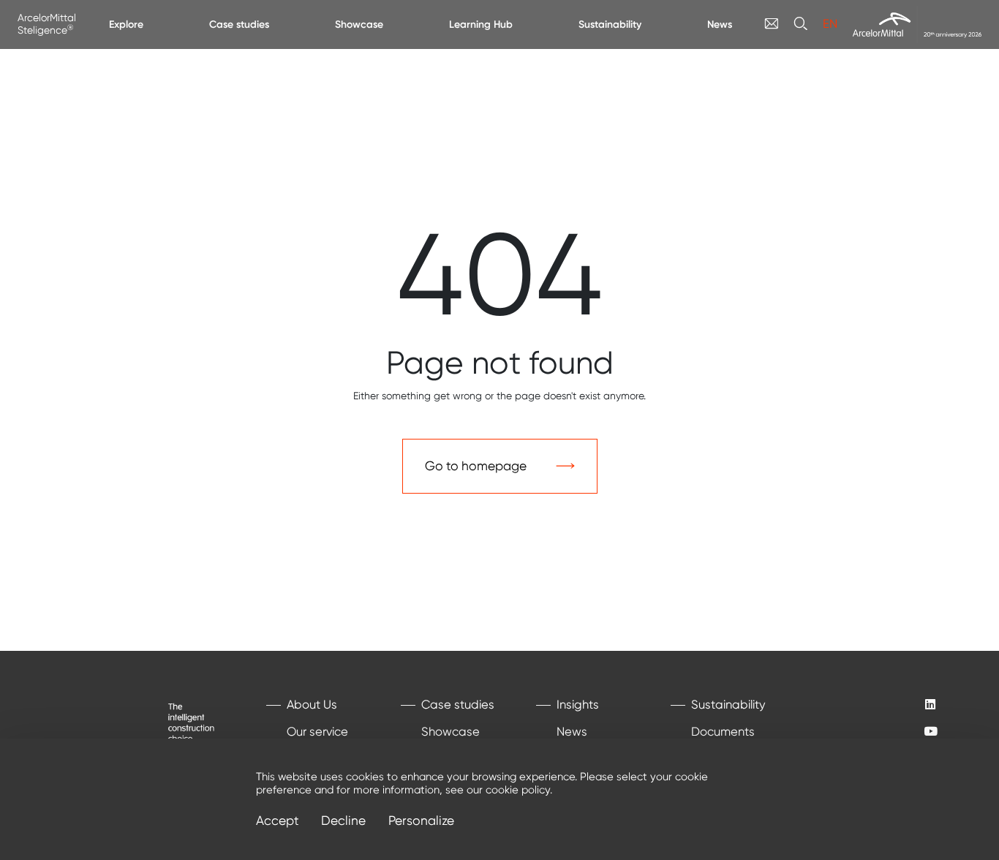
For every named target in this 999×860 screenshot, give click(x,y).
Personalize (421, 821)
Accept (277, 821)
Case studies (239, 24)
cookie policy (518, 789)
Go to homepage (476, 466)
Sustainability (609, 24)
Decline (343, 821)
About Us (312, 705)
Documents (723, 732)
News (719, 24)
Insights (578, 705)
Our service (317, 732)
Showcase (359, 24)
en (830, 24)
